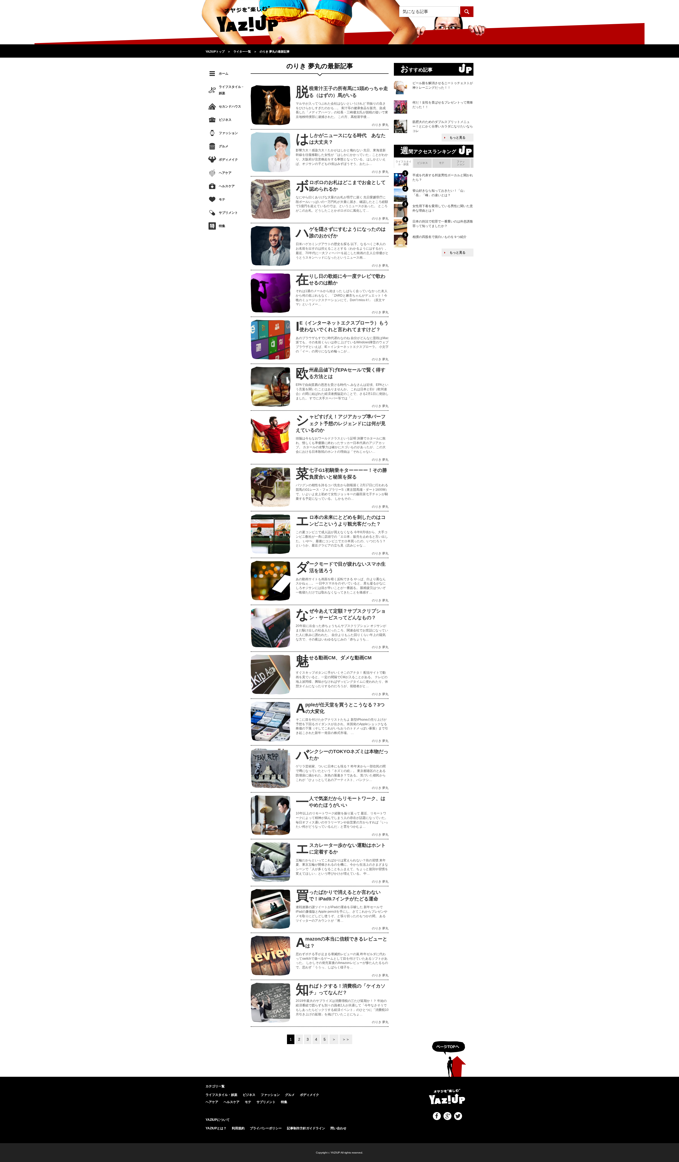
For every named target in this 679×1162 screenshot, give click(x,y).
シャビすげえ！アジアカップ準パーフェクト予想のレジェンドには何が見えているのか (341, 423)
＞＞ (346, 1039)
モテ (222, 199)
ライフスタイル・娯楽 (231, 90)
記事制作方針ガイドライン (306, 1128)
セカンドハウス (230, 106)
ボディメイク (228, 159)
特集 (222, 226)
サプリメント (228, 213)
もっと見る (457, 137)
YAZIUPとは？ (216, 1128)
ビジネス (225, 120)
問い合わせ (338, 1128)
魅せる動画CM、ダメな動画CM (340, 657)
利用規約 (238, 1128)
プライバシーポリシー (266, 1128)
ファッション (228, 133)
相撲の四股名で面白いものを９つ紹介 (439, 237)
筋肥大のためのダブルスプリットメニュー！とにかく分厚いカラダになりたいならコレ (442, 126)
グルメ (223, 146)
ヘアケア (225, 173)
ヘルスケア (227, 186)
